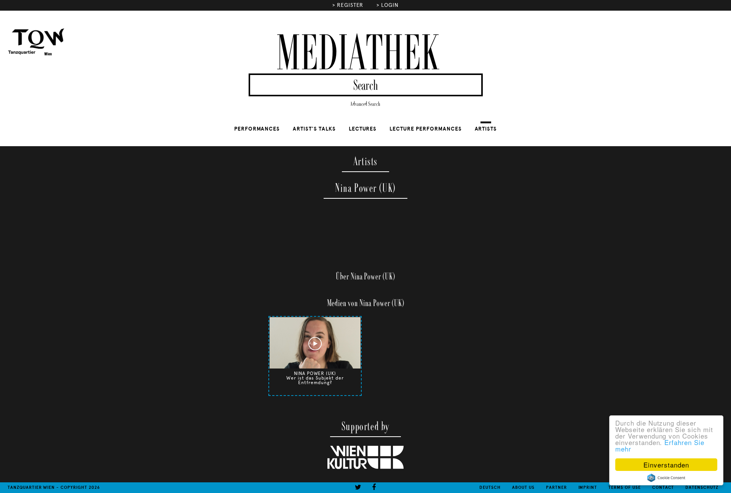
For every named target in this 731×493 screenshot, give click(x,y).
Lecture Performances (425, 129)
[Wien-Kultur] (365, 467)
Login (390, 5)
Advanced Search (365, 104)
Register (350, 5)
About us (523, 487)
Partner (556, 487)
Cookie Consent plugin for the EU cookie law (666, 478)
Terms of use (624, 487)
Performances (257, 129)
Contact (663, 487)
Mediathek (357, 54)
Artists (486, 129)
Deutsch (490, 487)
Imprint (587, 487)
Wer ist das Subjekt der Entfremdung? (314, 380)
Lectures (363, 129)
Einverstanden (666, 464)
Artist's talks (314, 129)
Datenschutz (701, 487)
